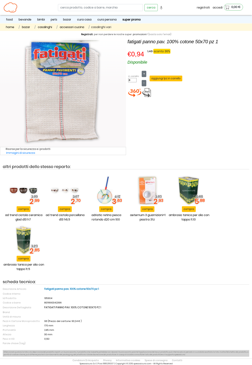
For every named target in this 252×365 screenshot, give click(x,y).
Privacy (107, 360)
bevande (25, 19)
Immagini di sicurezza (20, 153)
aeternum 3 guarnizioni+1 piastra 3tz (147, 217)
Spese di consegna (156, 360)
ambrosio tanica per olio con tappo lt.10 (189, 217)
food (9, 19)
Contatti (177, 360)
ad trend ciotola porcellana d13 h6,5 (65, 217)
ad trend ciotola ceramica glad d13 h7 (23, 217)
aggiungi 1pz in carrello (166, 78)
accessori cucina (72, 27)
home (10, 27)
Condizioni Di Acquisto (86, 360)
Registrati (87, 34)
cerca (151, 7)
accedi (217, 7)
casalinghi (45, 27)
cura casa (84, 19)
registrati (203, 7)
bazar (67, 19)
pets (54, 19)
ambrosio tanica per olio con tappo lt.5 (24, 266)
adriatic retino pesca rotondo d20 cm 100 (106, 217)
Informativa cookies (128, 360)
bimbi (41, 19)
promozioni (139, 34)
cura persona (107, 19)
